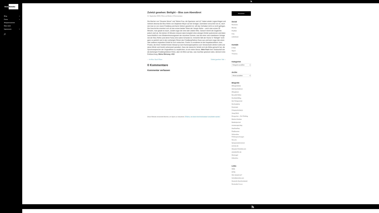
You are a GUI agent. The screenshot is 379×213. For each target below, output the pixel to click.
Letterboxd (235, 37)
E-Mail (234, 48)
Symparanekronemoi (238, 143)
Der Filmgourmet (237, 101)
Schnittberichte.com (238, 178)
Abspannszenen (9, 22)
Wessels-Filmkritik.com (239, 149)
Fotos (6, 19)
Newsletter (241, 13)
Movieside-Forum (237, 184)
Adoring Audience (237, 89)
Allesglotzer (235, 92)
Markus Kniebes (237, 119)
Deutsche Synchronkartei (239, 181)
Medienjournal (236, 122)
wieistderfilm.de (236, 152)
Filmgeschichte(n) (237, 110)
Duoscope (235, 107)
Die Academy (236, 104)
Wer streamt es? (237, 175)
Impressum (7, 29)
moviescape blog (237, 125)
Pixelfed (234, 31)
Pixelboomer (235, 131)
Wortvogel (235, 155)
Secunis (234, 140)
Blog (5, 16)
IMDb (233, 169)
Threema (234, 54)
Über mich (7, 26)
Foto (233, 34)
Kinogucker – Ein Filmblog (240, 116)
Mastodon (235, 24)
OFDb (233, 172)
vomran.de (235, 146)
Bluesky (234, 27)
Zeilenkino (235, 158)
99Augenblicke (236, 86)
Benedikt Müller (236, 95)
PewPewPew (236, 128)
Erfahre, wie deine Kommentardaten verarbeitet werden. (202, 116)
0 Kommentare (177, 16)
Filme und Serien (166, 16)
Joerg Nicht (235, 113)
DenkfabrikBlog (236, 98)
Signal (233, 50)
